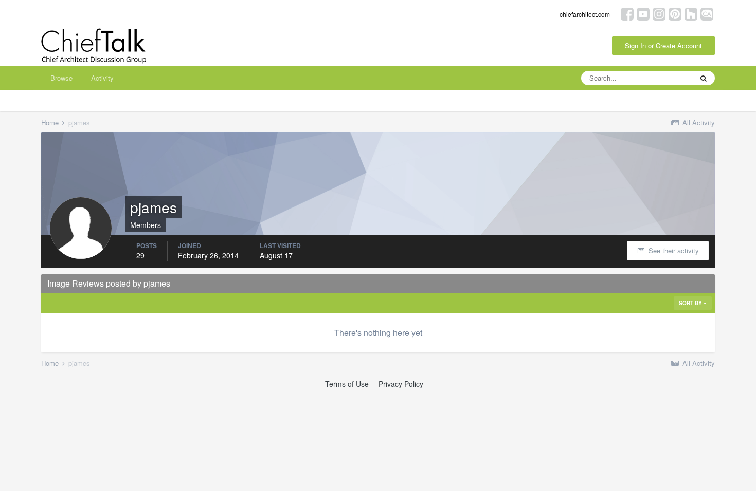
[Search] (703, 78)
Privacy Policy (401, 384)
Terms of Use (347, 384)
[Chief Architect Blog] (706, 13)
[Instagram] (659, 13)
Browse (61, 78)
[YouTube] (643, 13)
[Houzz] (691, 13)
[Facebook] (627, 13)
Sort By (691, 303)
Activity (102, 78)
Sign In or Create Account (663, 45)
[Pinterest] (675, 13)
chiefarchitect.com (585, 14)
